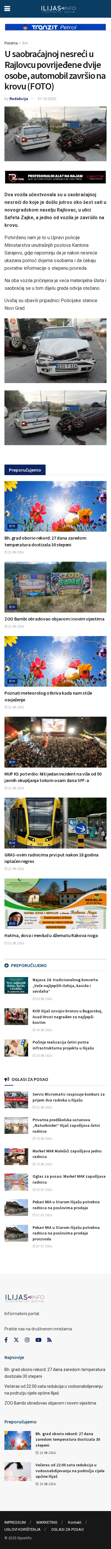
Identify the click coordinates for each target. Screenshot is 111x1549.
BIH (25, 43)
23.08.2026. (16, 552)
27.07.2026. (44, 1215)
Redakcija (18, 98)
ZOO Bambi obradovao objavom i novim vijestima (54, 619)
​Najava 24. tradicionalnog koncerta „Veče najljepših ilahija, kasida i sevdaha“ (65, 985)
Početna (11, 43)
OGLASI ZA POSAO (67, 1529)
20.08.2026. (44, 999)
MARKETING (46, 1522)
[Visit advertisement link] (55, 32)
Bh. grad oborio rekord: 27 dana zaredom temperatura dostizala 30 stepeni (68, 1439)
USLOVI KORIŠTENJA (22, 1529)
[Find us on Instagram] (27, 1340)
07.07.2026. (44, 1246)
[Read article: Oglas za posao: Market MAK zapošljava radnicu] (16, 1182)
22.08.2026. (16, 626)
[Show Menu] (7, 9)
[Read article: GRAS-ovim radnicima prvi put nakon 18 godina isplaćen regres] (55, 823)
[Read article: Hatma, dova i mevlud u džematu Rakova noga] (55, 904)
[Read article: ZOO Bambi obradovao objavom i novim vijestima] (55, 587)
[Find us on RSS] (49, 1340)
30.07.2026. (44, 1190)
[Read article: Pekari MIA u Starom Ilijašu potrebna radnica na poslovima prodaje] (16, 1207)
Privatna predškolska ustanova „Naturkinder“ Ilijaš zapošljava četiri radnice (66, 1125)
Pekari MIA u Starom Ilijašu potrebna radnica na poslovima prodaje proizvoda (66, 1233)
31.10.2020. (47, 98)
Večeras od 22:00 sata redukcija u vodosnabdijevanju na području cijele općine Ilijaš (70, 1470)
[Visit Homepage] (58, 9)
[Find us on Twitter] (16, 1340)
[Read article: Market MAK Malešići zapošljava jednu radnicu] (16, 1156)
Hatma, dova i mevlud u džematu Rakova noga (51, 935)
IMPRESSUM (15, 1522)
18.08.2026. (44, 1030)
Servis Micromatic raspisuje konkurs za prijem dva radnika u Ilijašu (69, 1097)
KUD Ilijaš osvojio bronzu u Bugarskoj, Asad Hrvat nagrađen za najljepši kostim (67, 1016)
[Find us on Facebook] (6, 1340)
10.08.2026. (44, 1138)
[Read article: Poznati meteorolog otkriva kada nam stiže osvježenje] (55, 661)
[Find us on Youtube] (38, 1340)
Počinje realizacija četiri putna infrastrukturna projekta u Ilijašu (63, 1045)
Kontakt (74, 1522)
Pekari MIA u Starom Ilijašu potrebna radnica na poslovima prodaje (66, 1204)
